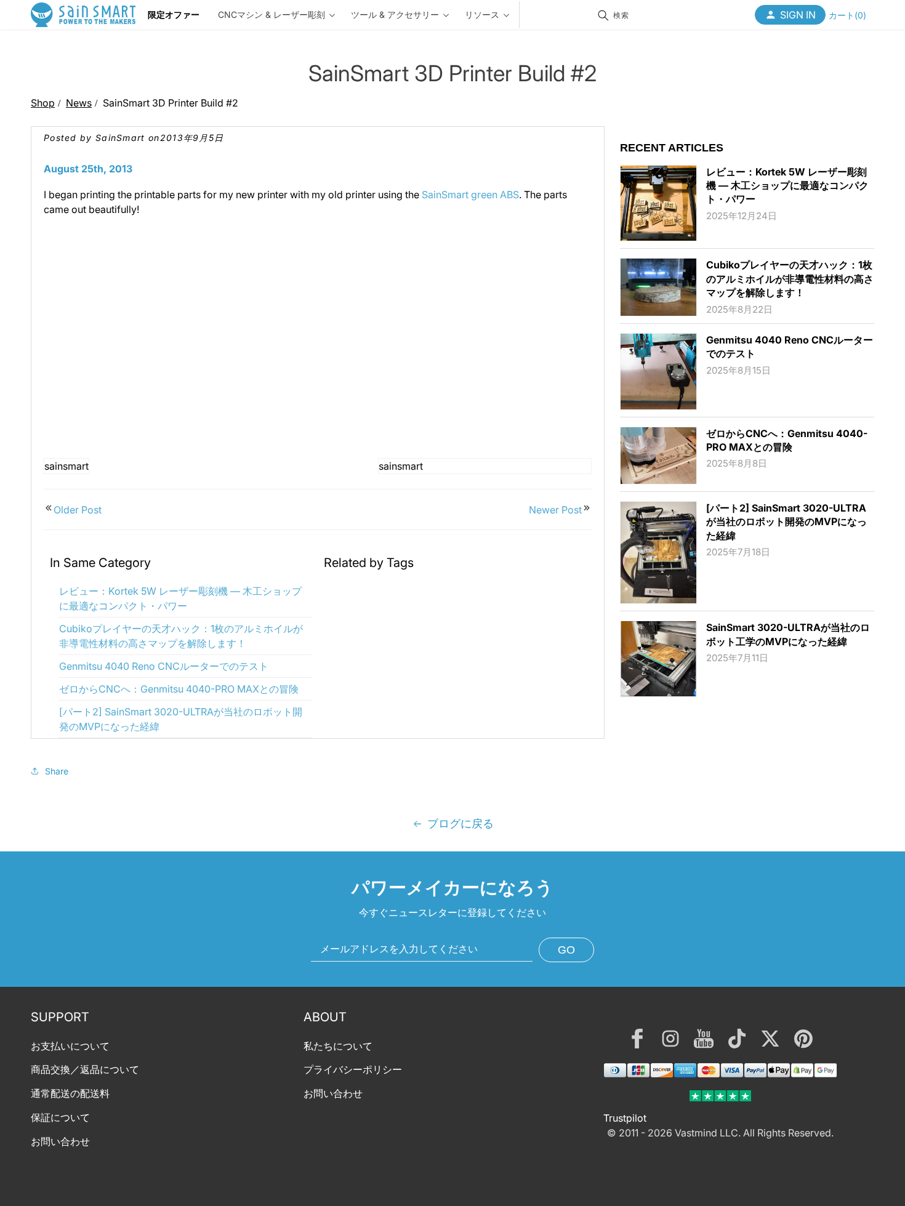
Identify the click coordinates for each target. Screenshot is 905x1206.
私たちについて (338, 1046)
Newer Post (555, 510)
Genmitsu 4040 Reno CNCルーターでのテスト (163, 666)
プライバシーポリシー (353, 1069)
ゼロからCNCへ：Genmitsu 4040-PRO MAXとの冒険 (179, 689)
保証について (60, 1117)
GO (566, 950)
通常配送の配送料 (70, 1093)
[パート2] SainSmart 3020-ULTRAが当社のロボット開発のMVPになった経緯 (786, 522)
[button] (847, 14)
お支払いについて (70, 1046)
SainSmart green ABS (470, 194)
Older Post (78, 510)
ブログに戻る (460, 823)
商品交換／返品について (85, 1069)
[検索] (603, 15)
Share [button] (56, 771)
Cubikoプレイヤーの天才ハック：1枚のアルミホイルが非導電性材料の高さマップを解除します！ (790, 279)
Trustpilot (624, 1118)
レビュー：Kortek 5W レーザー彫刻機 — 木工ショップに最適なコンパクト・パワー (787, 186)
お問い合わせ (60, 1141)
